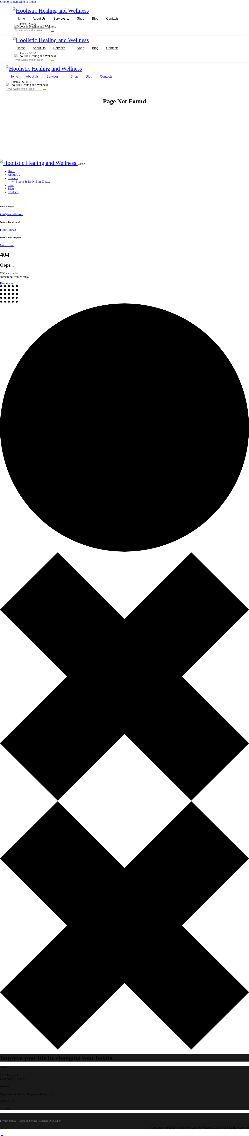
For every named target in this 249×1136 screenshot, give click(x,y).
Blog (95, 18)
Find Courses (8, 229)
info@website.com (11, 214)
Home (21, 18)
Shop (80, 18)
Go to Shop (7, 245)
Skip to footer (27, 1)
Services (59, 18)
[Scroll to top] (2, 1134)
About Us (39, 18)
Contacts (112, 18)
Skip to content (9, 1)
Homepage (6, 283)
